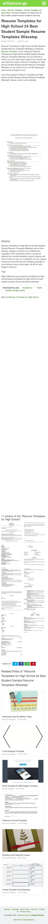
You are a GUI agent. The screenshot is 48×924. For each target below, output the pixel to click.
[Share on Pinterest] (33, 664)
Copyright (15, 909)
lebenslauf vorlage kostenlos (24, 919)
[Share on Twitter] (15, 664)
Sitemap (7, 909)
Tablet (39, 287)
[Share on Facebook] (21, 664)
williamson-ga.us (24, 915)
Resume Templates (7, 41)
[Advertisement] (24, 107)
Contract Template (10, 823)
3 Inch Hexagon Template (13, 751)
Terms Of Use (25, 909)
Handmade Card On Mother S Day (17, 716)
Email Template (9, 789)
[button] (44, 3)
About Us (34, 909)
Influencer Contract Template (14, 820)
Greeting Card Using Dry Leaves (16, 855)
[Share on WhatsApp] (27, 664)
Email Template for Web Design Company (20, 785)
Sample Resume (37, 915)
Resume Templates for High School (24, 297)
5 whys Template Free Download (16, 889)
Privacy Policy (25, 911)
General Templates (10, 719)
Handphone (27, 287)
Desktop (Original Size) (15, 290)
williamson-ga (15, 3)
